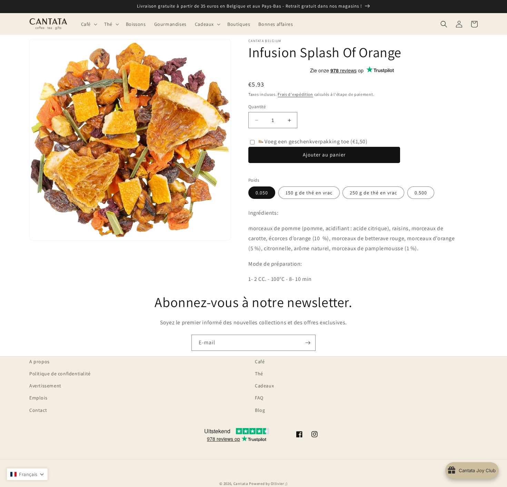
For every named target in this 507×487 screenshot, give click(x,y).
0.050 (262, 193)
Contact (38, 410)
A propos (39, 361)
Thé (259, 374)
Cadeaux (264, 386)
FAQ (259, 398)
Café (260, 361)
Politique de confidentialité (60, 374)
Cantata (240, 483)
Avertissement (45, 386)
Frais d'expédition (295, 94)
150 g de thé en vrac (309, 193)
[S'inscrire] (307, 343)
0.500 (421, 193)
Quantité (257, 107)
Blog (260, 410)
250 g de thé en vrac (373, 193)
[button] (88, 24)
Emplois (38, 398)
